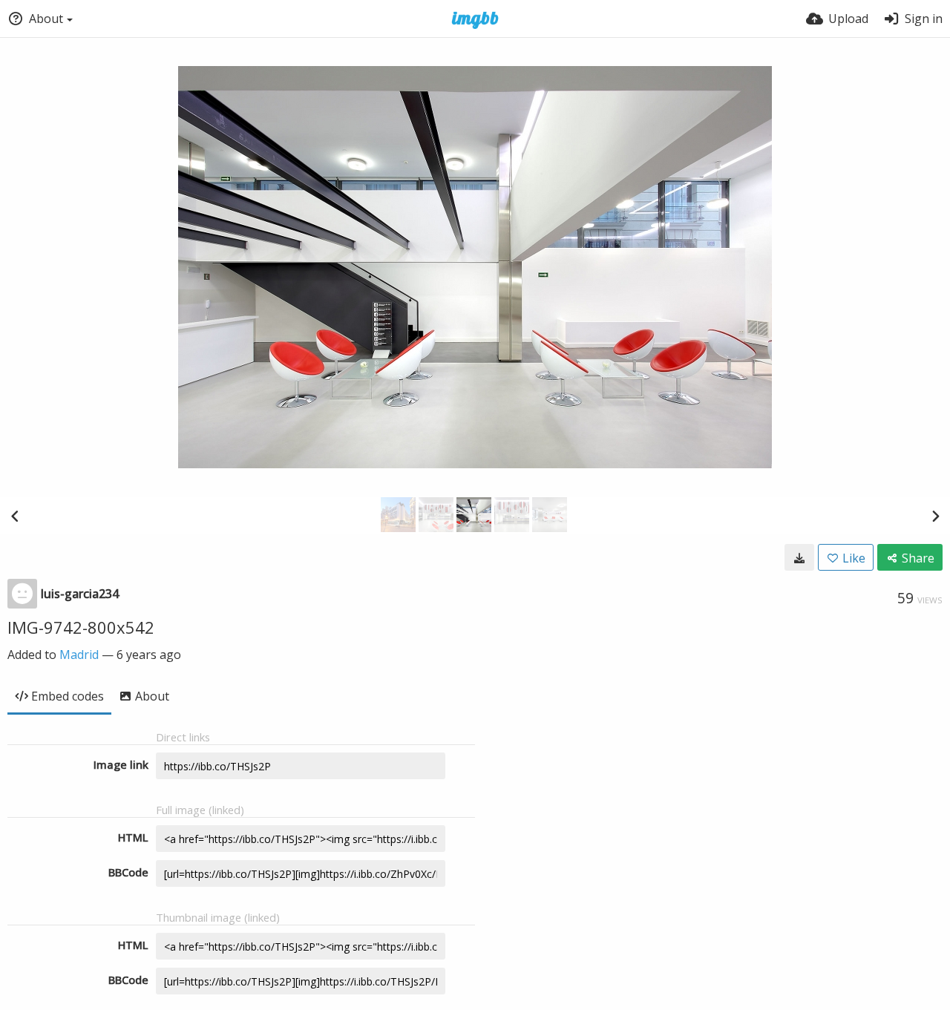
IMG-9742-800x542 (80, 627)
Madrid (79, 654)
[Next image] (935, 516)
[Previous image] (15, 516)
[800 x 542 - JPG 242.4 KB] (799, 557)
